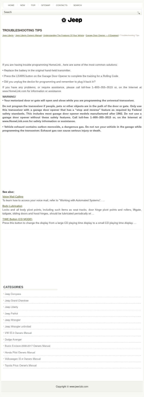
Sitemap (45, 5)
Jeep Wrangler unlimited (18, 326)
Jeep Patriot (11, 313)
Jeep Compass (13, 294)
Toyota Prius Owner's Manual (21, 365)
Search (77, 5)
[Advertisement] (72, 49)
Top (33, 5)
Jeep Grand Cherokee (16, 300)
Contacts (61, 5)
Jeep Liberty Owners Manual (28, 35)
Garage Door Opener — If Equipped (102, 35)
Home (11, 5)
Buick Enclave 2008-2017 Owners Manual (27, 346)
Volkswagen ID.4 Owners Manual (23, 359)
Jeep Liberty (8, 35)
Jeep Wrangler (12, 320)
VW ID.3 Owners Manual (18, 333)
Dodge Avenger (13, 339)
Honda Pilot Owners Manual (20, 352)
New (22, 5)
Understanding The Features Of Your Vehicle (63, 35)
